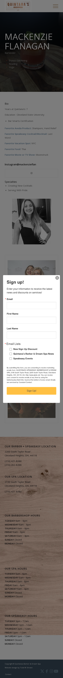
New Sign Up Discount (25, 349)
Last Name (12, 328)
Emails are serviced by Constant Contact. (31, 381)
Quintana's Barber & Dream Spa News (33, 353)
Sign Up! (31, 390)
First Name (12, 314)
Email (10, 299)
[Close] (57, 278)
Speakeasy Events (23, 358)
